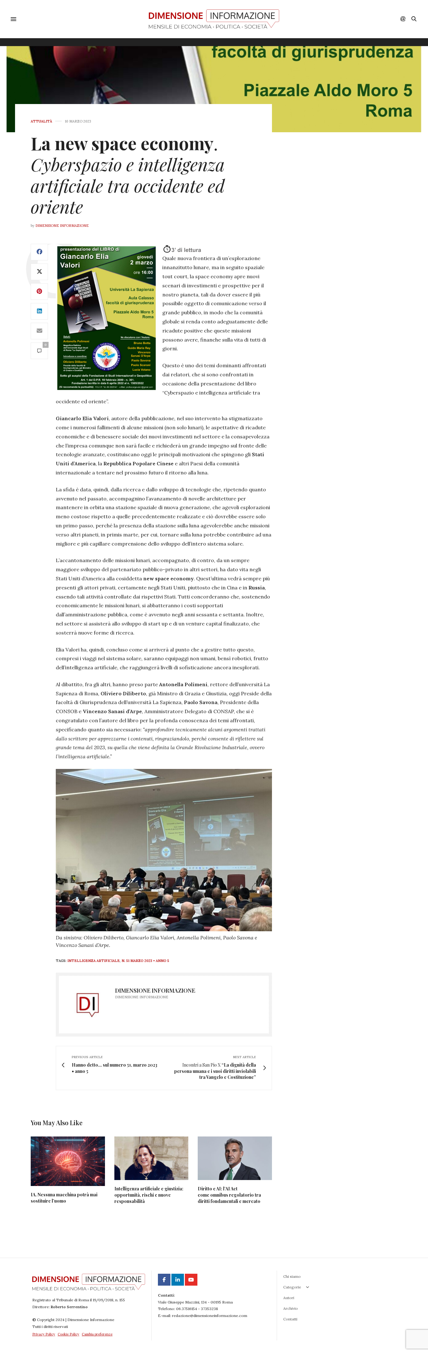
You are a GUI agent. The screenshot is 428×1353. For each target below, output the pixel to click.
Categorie (292, 1287)
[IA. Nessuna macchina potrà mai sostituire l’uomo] (68, 1161)
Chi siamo (292, 1276)
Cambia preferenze (97, 1334)
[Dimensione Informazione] (214, 19)
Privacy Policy (43, 1334)
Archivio (290, 1308)
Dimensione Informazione (62, 225)
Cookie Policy (68, 1334)
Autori (288, 1297)
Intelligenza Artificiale (93, 961)
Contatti (290, 1319)
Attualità (41, 121)
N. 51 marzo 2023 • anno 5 (145, 961)
